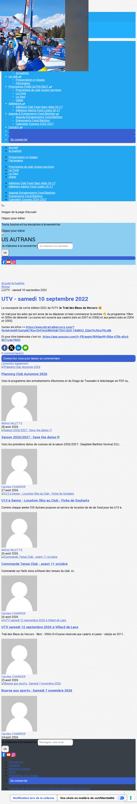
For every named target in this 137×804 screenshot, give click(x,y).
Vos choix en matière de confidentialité (87, 798)
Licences (14, 765)
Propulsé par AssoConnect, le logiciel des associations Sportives (49, 788)
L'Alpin (19, 100)
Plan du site (16, 762)
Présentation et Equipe (30, 80)
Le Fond (21, 93)
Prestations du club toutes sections (38, 90)
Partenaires (23, 83)
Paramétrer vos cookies (24, 775)
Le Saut (21, 96)
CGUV (12, 772)
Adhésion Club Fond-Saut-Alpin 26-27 (39, 107)
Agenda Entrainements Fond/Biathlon (39, 117)
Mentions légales (19, 769)
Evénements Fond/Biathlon (33, 120)
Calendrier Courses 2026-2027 (35, 124)
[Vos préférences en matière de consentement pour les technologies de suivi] (130, 797)
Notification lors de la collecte (33, 798)
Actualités (22, 73)
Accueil (13, 147)
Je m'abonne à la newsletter (19, 246)
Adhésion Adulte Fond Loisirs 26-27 (38, 110)
